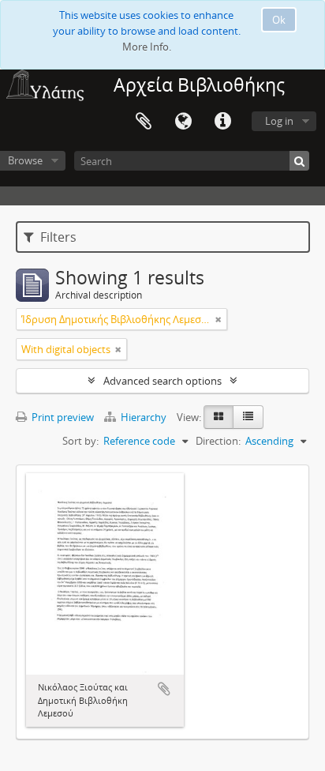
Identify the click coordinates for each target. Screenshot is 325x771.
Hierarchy (143, 417)
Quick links (222, 121)
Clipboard (143, 121)
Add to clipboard (164, 689)
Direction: (218, 441)
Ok (279, 20)
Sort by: (80, 441)
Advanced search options (162, 381)
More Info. (146, 46)
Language (183, 121)
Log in (279, 121)
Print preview (61, 417)
